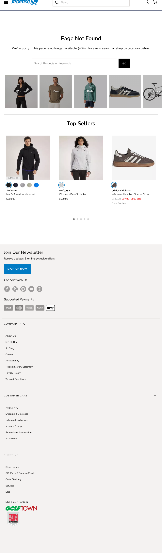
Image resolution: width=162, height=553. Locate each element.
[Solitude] (61, 185)
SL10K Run (12, 342)
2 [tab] (78, 218)
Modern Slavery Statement (19, 366)
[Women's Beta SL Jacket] (81, 158)
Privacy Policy (13, 372)
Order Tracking (13, 479)
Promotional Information (19, 432)
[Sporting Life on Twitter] (15, 289)
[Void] (22, 185)
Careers (9, 354)
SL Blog (10, 348)
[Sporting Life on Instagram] (39, 289)
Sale (8, 491)
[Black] (9, 185)
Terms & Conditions (16, 379)
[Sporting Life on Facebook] (7, 289)
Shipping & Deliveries (17, 413)
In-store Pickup (14, 426)
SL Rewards (12, 438)
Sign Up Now (17, 268)
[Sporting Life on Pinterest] (23, 289)
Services (10, 485)
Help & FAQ (12, 407)
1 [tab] (74, 218)
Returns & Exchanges (17, 420)
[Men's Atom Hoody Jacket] (28, 158)
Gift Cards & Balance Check (20, 473)
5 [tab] (88, 218)
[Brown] (114, 185)
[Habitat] (29, 185)
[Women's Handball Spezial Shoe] (134, 158)
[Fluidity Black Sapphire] (36, 185)
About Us (11, 335)
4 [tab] (85, 218)
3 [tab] (81, 218)
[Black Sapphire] (15, 185)
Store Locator (13, 467)
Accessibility (12, 360)
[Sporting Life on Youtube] (31, 289)
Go (124, 63)
